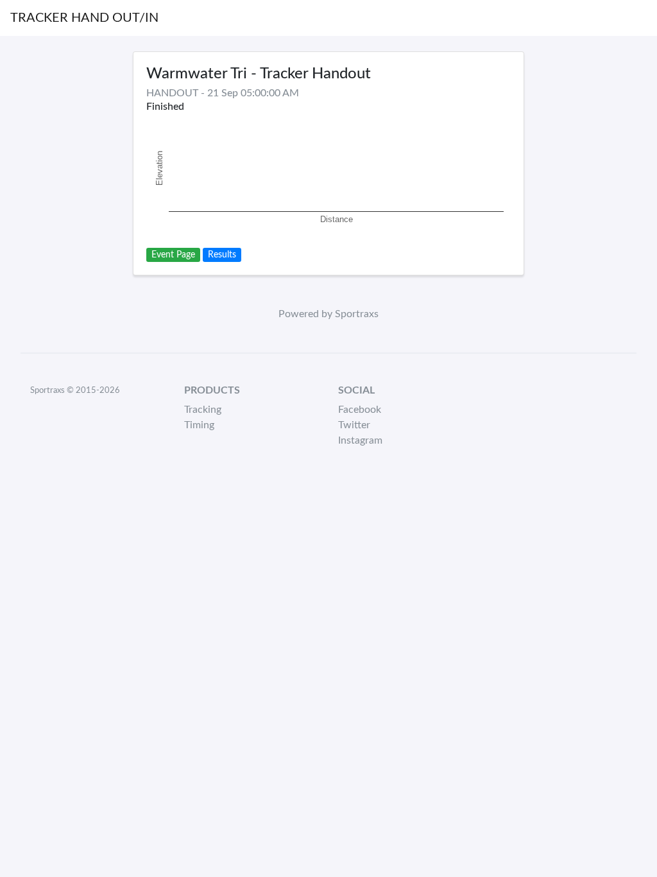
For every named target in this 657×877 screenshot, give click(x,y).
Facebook (359, 409)
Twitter (354, 425)
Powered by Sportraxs (328, 314)
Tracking (202, 409)
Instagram (360, 440)
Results (222, 254)
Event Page (173, 254)
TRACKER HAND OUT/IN (84, 18)
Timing (199, 425)
